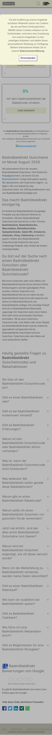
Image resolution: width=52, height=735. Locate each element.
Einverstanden (28, 58)
